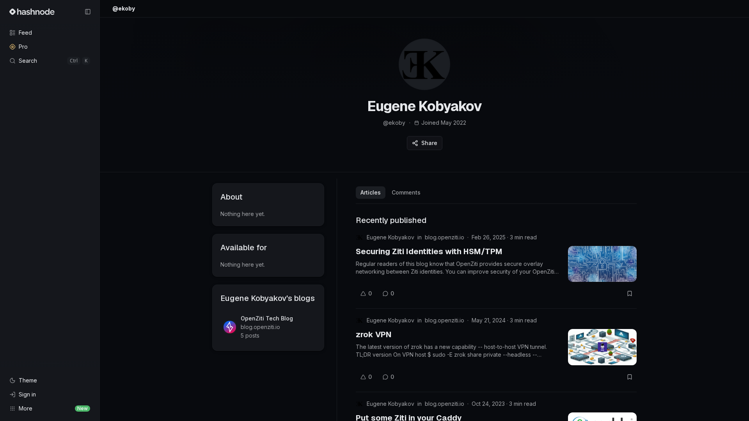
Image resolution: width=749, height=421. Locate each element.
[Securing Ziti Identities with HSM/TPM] (602, 264)
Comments (406, 192)
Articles (370, 192)
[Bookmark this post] (630, 294)
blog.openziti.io (444, 237)
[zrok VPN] (602, 347)
